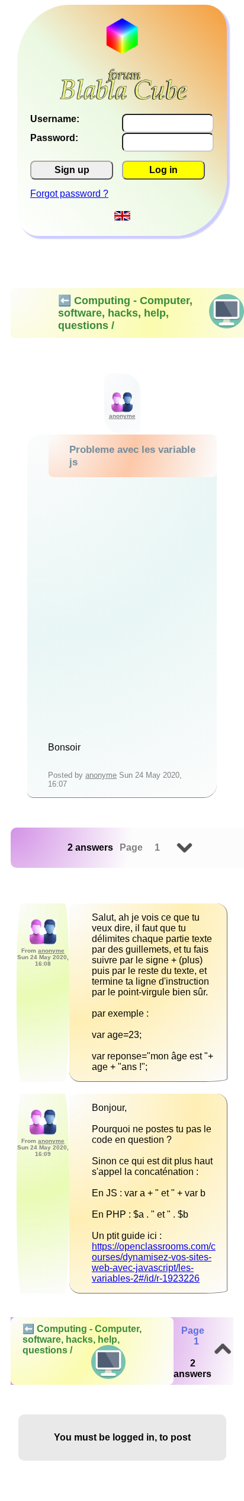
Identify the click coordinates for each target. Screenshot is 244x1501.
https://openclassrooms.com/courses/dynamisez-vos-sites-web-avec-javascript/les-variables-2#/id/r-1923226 (154, 1262)
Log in (163, 170)
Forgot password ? (69, 194)
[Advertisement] (122, 605)
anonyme (101, 775)
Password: (54, 138)
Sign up (71, 170)
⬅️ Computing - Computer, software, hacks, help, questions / (82, 1339)
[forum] (124, 96)
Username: (54, 119)
